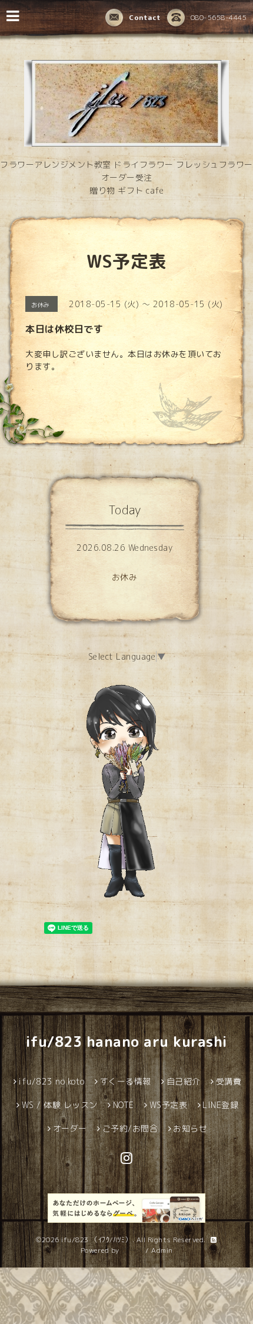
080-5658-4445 (219, 17)
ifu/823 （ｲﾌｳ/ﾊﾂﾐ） (96, 1240)
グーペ (132, 1250)
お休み (125, 577)
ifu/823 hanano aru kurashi (127, 1042)
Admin (162, 1250)
